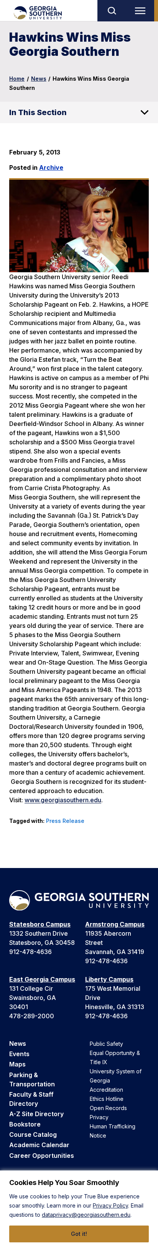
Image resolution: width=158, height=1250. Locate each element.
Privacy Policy (110, 1205)
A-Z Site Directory (36, 1114)
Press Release (65, 821)
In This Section (38, 112)
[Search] (111, 10)
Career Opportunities (41, 1155)
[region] (79, 1210)
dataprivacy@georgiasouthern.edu (86, 1214)
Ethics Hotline (106, 1099)
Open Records (108, 1108)
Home (17, 78)
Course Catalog (33, 1134)
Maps (17, 1064)
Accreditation (106, 1089)
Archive (51, 167)
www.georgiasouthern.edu (63, 800)
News (38, 78)
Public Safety (106, 1043)
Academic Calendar (39, 1145)
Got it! (79, 1233)
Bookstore (25, 1124)
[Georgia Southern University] (37, 13)
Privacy (99, 1117)
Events (19, 1054)
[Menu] (142, 10)
